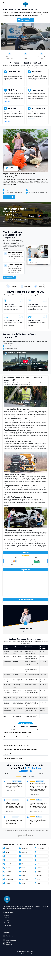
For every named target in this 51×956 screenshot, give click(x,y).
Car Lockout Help (37, 90)
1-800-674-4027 (25, 628)
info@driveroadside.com (11, 940)
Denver (23, 856)
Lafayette (39, 856)
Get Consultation (8, 277)
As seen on (25, 833)
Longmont (39, 867)
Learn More (7, 83)
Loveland (39, 871)
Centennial (8, 875)
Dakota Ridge (24, 852)
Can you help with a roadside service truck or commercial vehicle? (20, 749)
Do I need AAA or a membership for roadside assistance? (18, 741)
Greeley (23, 883)
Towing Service (7, 922)
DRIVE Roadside (22, 951)
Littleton (39, 863)
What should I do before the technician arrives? (16, 736)
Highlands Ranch (40, 848)
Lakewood (39, 859)
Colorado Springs (9, 879)
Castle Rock (8, 871)
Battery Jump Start (14, 71)
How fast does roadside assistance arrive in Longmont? (18, 732)
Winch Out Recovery (38, 108)
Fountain (23, 875)
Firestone (23, 867)
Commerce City (25, 848)
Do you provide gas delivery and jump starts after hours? (18, 754)
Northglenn (39, 875)
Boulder (7, 856)
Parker (38, 879)
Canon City (8, 867)
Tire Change (7, 915)
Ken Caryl (39, 852)
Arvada (7, 848)
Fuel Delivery (12, 108)
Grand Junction (25, 879)
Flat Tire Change (36, 71)
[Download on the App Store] (32, 215)
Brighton (7, 859)
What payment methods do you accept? (13, 758)
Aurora (7, 852)
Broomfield (8, 863)
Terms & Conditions (21, 953)
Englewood (24, 859)
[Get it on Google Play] (43, 215)
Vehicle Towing (12, 90)
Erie (22, 863)
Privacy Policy (31, 953)
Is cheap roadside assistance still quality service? (16, 745)
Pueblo (38, 883)
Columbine (8, 883)
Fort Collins (24, 871)
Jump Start (6, 917)
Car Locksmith (7, 925)
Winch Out (6, 927)
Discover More (7, 197)
